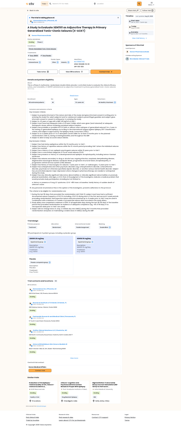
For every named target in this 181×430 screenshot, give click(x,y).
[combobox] (71, 4)
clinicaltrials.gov (41, 406)
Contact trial (104, 72)
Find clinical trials (32, 417)
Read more (74, 96)
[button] (42, 49)
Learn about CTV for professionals (72, 420)
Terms (127, 420)
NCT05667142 (79, 62)
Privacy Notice (130, 417)
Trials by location (32, 420)
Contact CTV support (100, 417)
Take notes (41, 72)
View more (74, 358)
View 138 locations (73, 72)
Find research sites (66, 417)
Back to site (34, 10)
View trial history (138, 38)
